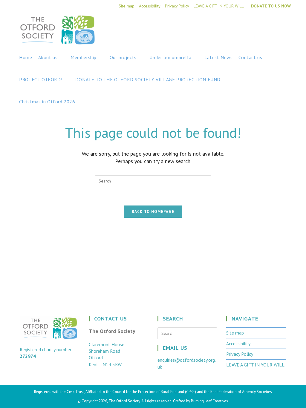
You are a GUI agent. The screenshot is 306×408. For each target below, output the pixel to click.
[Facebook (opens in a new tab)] (277, 24)
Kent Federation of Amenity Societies (241, 391)
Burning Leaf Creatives (209, 401)
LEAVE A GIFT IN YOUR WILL (219, 6)
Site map (126, 6)
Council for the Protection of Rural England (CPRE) (154, 391)
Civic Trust (75, 391)
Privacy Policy (177, 6)
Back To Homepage (153, 211)
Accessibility (149, 6)
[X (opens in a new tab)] (268, 24)
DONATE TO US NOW (271, 6)
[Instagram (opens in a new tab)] (287, 24)
